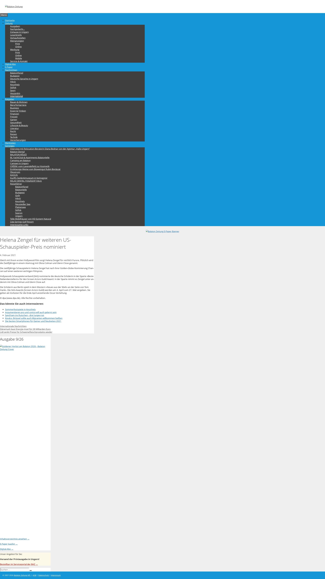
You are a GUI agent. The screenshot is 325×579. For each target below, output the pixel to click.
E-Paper (9, 67)
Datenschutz (43, 575)
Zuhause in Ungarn (19, 32)
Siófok (13, 87)
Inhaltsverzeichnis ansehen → (14, 538)
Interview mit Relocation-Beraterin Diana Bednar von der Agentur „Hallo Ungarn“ (50, 148)
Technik (14, 137)
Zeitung (9, 23)
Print (17, 43)
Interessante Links (19, 224)
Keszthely (15, 84)
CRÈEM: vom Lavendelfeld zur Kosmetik (30, 166)
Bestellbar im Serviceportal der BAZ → (19, 564)
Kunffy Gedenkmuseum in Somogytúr (28, 178)
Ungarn (18, 215)
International (16, 96)
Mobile (18, 58)
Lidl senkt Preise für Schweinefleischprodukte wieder (26, 332)
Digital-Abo (10, 64)
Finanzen (14, 113)
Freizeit (14, 116)
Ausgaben (15, 26)
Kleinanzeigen (17, 40)
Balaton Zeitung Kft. (22, 575)
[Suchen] (31, 570)
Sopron (18, 213)
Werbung (14, 49)
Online (18, 46)
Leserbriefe (16, 34)
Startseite (10, 20)
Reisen (13, 134)
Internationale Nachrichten (13, 326)
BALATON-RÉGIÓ (18, 154)
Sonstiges (9, 145)
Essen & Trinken (18, 110)
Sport (12, 90)
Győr (17, 195)
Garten (13, 119)
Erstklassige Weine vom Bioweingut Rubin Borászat (35, 169)
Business (14, 107)
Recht (13, 131)
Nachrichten (11, 70)
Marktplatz (10, 142)
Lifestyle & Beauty (19, 125)
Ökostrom (15, 172)
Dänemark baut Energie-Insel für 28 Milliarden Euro (25, 329)
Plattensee (20, 207)
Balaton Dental (17, 151)
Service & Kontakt (19, 61)
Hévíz (13, 81)
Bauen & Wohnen (18, 102)
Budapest (15, 75)
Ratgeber (9, 99)
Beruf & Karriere (18, 105)
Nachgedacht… (17, 29)
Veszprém (15, 93)
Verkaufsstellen (18, 37)
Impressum (56, 575)
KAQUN (14, 175)
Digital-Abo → (6, 549)
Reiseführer (16, 183)
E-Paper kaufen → (9, 543)
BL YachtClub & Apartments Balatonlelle (30, 157)
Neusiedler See (22, 204)
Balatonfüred (16, 72)
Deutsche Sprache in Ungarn (24, 78)
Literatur (14, 128)
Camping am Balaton (20, 160)
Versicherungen (18, 140)
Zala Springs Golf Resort (22, 221)
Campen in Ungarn (19, 163)
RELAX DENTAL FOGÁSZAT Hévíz (26, 180)
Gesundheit (16, 122)
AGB (34, 575)
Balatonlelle (21, 189)
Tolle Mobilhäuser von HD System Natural (30, 218)
